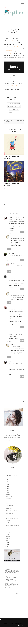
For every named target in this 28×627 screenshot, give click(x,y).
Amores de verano (9, 513)
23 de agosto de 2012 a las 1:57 (17, 238)
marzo (7, 536)
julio (7, 528)
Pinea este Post (15, 109)
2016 (6, 484)
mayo (7, 532)
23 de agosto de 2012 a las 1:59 (17, 295)
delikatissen (7, 569)
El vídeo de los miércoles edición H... (12, 157)
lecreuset (16, 603)
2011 (6, 542)
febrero (7, 538)
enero (7, 540)
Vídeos (17, 112)
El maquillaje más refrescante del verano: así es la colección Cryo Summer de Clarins (11, 590)
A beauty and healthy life (10, 583)
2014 (6, 488)
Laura (10, 276)
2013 (6, 490)
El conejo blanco (9, 508)
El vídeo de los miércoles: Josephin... (12, 184)
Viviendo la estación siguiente (10, 580)
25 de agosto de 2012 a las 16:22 (15, 363)
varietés (14, 112)
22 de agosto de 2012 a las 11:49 (15, 219)
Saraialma (7, 575)
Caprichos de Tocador (8, 601)
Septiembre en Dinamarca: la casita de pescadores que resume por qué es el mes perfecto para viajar (12, 571)
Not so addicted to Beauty (10, 587)
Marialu (11, 253)
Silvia (10, 361)
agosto (7, 501)
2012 (6, 492)
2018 (6, 481)
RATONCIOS (6, 471)
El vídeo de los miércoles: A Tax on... (14, 203)
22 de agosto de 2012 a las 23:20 (15, 334)
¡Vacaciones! (8, 515)
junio (7, 530)
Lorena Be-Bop (13, 307)
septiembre (8, 500)
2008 (6, 546)
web (19, 55)
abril (7, 534)
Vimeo (17, 77)
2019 (6, 479)
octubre (7, 498)
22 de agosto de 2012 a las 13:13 (15, 278)
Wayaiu (13, 236)
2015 (6, 486)
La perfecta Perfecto (10, 522)
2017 (6, 482)
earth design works (10, 77)
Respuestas (9, 233)
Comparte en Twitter (15, 106)
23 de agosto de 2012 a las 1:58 (17, 265)
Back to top (21, 625)
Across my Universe (9, 579)
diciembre (8, 494)
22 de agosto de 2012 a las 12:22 (15, 255)
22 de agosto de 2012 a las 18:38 (15, 309)
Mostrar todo (18, 593)
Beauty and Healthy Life (16, 217)
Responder (22, 232)
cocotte (11, 603)
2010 (6, 544)
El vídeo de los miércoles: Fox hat (12, 510)
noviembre (8, 496)
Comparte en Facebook (14, 103)
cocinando (6, 603)
